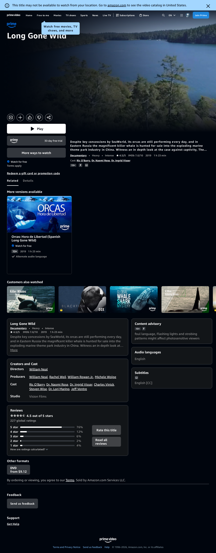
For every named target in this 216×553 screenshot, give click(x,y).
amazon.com (117, 5)
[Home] (13, 15)
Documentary (78, 155)
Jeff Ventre (79, 389)
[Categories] (182, 15)
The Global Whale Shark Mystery (134, 299)
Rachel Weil (57, 377)
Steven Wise (38, 389)
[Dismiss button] (208, 6)
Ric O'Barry (83, 160)
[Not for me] (39, 117)
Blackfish (82, 299)
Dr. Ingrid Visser (120, 160)
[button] (36, 129)
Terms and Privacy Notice (66, 547)
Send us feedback (92, 547)
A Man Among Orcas (185, 299)
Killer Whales (31, 299)
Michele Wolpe (105, 377)
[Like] (30, 117)
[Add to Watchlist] (20, 117)
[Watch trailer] (11, 117)
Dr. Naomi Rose (101, 160)
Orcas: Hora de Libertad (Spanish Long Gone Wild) (39, 214)
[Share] (48, 117)
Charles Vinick (104, 384)
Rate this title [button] (107, 430)
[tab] (13, 180)
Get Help (13, 524)
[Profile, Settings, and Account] (188, 15)
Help (107, 547)
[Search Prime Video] (163, 15)
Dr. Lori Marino (59, 389)
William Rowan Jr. (80, 377)
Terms (70, 480)
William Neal (38, 369)
